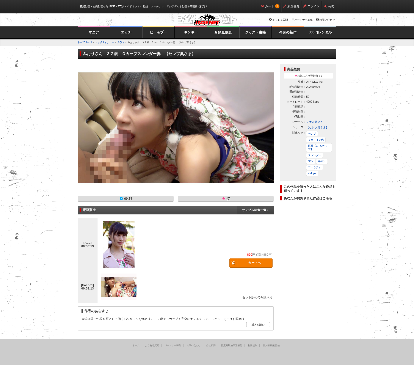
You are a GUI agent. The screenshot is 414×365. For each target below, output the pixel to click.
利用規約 (252, 345)
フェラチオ (314, 167)
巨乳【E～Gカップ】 (317, 147)
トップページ (85, 42)
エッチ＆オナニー (104, 42)
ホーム (136, 345)
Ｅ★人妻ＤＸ (314, 121)
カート (269, 6)
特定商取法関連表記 (231, 345)
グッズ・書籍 (255, 32)
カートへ (254, 262)
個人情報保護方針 (272, 345)
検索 (331, 6)
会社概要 (211, 345)
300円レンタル (320, 32)
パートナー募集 (304, 19)
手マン (322, 161)
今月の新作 (287, 32)
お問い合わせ (327, 19)
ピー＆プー (158, 32)
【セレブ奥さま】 (317, 127)
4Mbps (312, 173)
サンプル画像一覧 (254, 210)
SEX (310, 161)
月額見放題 (223, 32)
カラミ (120, 42)
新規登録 (293, 6)
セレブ (312, 133)
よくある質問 (280, 19)
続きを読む (258, 324)
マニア (94, 32)
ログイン (313, 6)
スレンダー (314, 155)
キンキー (191, 32)
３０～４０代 (316, 139)
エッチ (126, 32)
